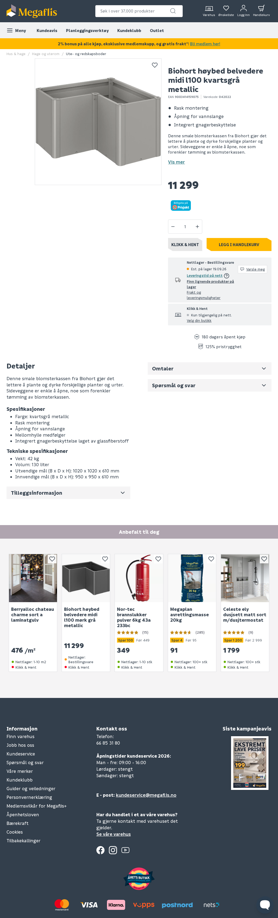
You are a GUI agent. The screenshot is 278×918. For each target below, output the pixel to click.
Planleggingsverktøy (87, 30)
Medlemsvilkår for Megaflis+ (37, 806)
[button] (173, 10)
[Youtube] (125, 850)
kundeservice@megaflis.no (146, 795)
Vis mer (176, 162)
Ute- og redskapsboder (86, 53)
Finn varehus (20, 736)
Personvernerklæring (29, 797)
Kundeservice (21, 754)
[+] (197, 226)
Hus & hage (16, 53)
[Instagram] (113, 850)
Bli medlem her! (205, 43)
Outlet (157, 30)
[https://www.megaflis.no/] (32, 11)
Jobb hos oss (20, 745)
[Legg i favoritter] (154, 65)
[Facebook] (100, 850)
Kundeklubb (129, 30)
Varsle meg (255, 269)
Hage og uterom (45, 53)
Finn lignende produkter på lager (210, 284)
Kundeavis (47, 30)
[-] (173, 226)
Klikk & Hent (185, 244)
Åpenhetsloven (23, 814)
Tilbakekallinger (23, 840)
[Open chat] (265, 905)
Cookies (15, 832)
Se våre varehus (113, 834)
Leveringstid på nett (205, 275)
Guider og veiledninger (31, 788)
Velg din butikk (199, 320)
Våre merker (20, 771)
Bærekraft (18, 823)
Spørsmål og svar (25, 762)
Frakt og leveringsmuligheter (203, 295)
